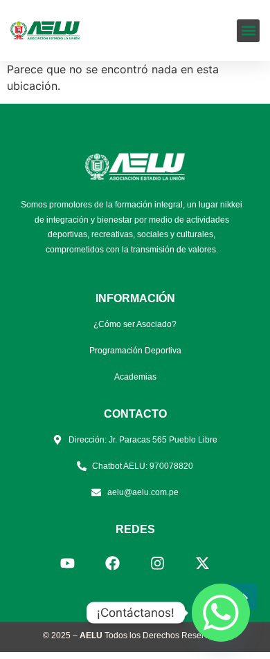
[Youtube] (67, 563)
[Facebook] (112, 563)
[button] (248, 30)
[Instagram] (157, 563)
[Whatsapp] (221, 613)
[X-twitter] (202, 563)
